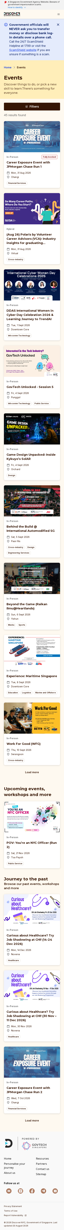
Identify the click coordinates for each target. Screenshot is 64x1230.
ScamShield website (22, 50)
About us (9, 1173)
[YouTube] (55, 1191)
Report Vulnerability (13, 1215)
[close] (58, 24)
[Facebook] (32, 1191)
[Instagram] (20, 1191)
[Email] (9, 1191)
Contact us (42, 1169)
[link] (12, 14)
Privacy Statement (13, 1206)
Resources (42, 1158)
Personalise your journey (14, 1165)
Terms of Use (11, 1211)
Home (8, 67)
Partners (41, 1164)
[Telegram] (43, 1191)
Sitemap (41, 1174)
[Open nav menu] (58, 14)
